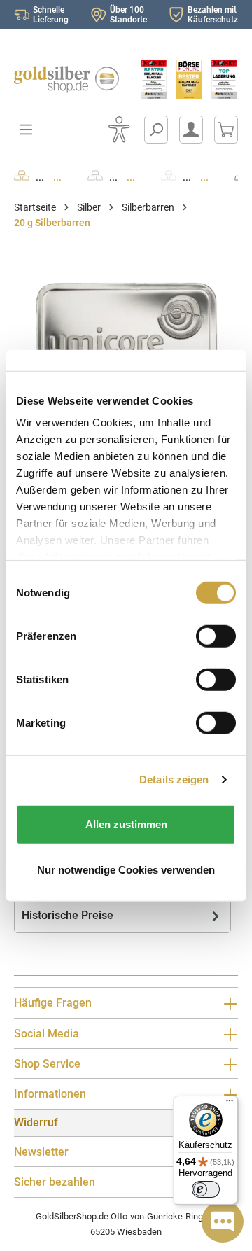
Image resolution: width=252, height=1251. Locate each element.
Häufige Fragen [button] (53, 1002)
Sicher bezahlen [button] (54, 1182)
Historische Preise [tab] (67, 915)
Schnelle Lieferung (51, 15)
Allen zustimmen (126, 824)
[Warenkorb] (226, 130)
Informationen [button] (50, 1093)
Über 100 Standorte (128, 15)
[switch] (206, 1189)
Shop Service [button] (47, 1063)
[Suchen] (156, 130)
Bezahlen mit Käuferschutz (213, 15)
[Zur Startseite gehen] (63, 79)
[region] (126, 335)
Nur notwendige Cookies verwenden (126, 870)
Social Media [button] (46, 1033)
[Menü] (229, 1104)
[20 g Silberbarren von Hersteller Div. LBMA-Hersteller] (126, 335)
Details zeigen (174, 779)
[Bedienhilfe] (119, 130)
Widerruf (36, 1122)
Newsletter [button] (41, 1152)
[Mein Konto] (191, 130)
